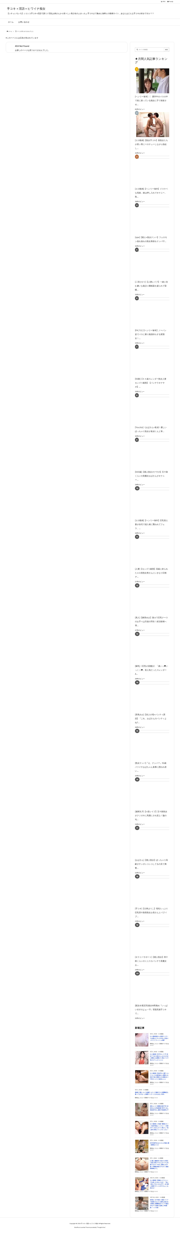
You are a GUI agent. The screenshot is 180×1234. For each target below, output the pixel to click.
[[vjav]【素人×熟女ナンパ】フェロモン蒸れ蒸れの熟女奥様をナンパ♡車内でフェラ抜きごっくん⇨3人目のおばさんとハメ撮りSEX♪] (156, 219)
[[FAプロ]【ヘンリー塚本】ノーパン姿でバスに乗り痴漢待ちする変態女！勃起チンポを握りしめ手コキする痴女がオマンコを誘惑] (156, 312)
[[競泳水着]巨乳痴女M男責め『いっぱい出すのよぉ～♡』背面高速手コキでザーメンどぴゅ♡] (156, 987)
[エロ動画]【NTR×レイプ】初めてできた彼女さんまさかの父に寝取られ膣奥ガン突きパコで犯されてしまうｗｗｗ (159, 1057)
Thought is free (101, 1227)
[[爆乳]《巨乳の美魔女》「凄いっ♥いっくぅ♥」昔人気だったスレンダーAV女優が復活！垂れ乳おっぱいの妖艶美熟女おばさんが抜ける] (156, 648)
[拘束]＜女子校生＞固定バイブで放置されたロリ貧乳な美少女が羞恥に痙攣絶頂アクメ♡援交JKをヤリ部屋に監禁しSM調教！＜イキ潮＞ (159, 1203)
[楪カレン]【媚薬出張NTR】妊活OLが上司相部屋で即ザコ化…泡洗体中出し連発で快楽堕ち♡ (159, 1108)
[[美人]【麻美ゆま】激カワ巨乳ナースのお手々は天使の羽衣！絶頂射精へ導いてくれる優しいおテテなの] (156, 599)
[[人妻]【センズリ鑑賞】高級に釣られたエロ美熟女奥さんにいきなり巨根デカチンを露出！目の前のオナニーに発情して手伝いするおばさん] (156, 551)
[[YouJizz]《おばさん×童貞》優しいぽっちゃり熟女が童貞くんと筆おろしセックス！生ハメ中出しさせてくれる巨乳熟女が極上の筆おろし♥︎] (156, 409)
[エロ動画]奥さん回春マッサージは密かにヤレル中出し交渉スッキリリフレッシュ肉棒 (159, 1038)
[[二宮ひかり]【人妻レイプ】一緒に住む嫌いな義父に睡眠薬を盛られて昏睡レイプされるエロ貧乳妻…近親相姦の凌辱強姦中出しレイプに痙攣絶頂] (156, 264)
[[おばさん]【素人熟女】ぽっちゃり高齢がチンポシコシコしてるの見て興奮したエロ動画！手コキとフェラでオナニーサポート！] (156, 842)
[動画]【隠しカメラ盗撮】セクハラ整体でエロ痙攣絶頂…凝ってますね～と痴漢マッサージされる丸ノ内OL (152, 1093)
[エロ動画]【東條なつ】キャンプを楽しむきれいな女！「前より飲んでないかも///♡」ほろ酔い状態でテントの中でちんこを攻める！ (159, 1184)
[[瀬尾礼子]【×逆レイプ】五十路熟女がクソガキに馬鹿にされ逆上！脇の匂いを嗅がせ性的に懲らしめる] (156, 793)
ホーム (10, 31)
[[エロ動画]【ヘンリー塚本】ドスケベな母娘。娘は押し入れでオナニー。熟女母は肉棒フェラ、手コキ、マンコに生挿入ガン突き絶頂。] (156, 171)
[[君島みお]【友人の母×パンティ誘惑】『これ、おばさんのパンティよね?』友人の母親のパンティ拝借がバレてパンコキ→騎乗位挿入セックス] (156, 696)
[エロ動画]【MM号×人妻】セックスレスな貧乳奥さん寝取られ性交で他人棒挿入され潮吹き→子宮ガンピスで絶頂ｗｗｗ (159, 1076)
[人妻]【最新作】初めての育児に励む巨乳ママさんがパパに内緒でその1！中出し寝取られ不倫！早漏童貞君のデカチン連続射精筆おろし (159, 1164)
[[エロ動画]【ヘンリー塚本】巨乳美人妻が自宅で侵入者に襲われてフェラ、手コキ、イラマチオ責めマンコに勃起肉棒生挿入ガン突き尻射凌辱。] (156, 502)
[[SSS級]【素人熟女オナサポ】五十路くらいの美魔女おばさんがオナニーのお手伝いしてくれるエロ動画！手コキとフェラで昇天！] (156, 454)
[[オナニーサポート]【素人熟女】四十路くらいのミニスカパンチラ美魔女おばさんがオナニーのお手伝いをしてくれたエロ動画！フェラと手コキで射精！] (156, 939)
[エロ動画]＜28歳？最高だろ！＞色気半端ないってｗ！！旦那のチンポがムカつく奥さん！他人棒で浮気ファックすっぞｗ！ (159, 1127)
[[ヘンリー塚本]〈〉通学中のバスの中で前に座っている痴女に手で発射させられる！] (151, 81)
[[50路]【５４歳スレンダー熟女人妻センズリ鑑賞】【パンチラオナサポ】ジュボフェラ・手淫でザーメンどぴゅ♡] (156, 361)
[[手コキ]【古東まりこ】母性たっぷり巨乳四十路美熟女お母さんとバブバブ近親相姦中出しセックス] (156, 890)
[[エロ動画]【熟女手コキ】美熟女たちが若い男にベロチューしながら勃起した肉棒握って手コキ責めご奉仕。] (151, 124)
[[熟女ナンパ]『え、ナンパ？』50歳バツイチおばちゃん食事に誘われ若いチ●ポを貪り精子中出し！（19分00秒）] (156, 745)
